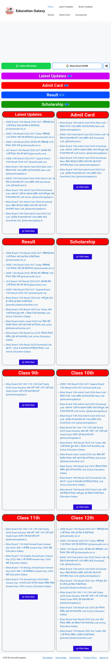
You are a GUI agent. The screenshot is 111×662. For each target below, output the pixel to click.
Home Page (61, 657)
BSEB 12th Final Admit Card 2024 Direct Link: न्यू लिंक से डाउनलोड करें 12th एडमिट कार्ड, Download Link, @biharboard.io (30, 182)
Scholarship (81, 15)
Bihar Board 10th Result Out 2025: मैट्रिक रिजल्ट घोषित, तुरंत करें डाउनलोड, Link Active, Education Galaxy (29, 336)
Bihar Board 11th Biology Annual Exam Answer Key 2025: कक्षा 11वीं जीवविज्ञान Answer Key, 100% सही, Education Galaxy (29, 571)
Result (51, 15)
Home (50, 6)
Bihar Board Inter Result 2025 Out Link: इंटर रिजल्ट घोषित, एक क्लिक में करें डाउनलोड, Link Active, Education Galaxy (83, 623)
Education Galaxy (30, 11)
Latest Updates (66, 6)
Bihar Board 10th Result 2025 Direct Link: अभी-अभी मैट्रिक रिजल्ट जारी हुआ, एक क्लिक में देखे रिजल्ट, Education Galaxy (83, 493)
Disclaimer (48, 657)
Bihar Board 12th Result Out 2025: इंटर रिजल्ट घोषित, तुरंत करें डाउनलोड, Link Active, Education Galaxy (82, 611)
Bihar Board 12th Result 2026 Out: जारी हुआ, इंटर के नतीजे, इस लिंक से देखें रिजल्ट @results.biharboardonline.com (29, 301)
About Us (103, 657)
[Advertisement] (55, 42)
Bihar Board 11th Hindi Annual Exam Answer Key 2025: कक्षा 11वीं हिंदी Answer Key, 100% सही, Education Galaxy (29, 547)
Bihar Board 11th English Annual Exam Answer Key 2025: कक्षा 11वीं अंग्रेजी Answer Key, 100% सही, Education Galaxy (29, 559)
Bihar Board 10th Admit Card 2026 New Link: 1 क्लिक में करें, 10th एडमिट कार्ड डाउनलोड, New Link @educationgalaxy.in (30, 170)
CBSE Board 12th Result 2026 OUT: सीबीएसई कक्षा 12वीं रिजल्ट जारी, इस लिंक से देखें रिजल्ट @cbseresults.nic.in (30, 125)
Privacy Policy (90, 657)
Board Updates (86, 6)
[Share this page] (106, 66)
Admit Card (64, 15)
